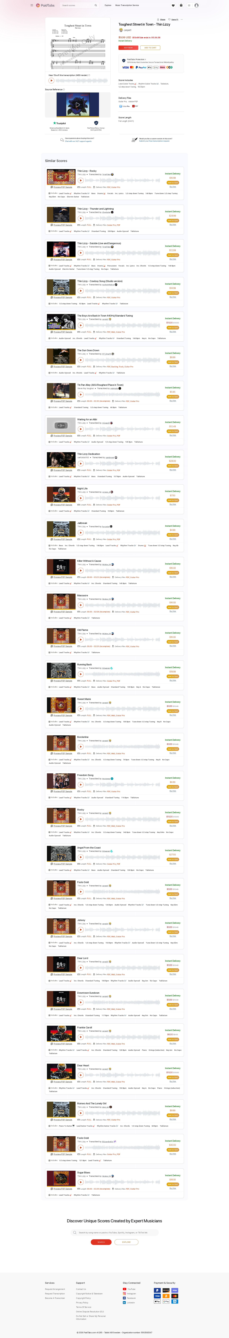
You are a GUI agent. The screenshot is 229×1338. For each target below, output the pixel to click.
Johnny (81, 920)
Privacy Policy (82, 1302)
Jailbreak (82, 523)
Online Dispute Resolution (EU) (90, 1311)
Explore (126, 1242)
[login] (196, 5)
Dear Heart (83, 1065)
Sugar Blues (83, 1172)
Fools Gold (83, 882)
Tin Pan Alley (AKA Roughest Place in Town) (100, 384)
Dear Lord (82, 958)
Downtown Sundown (88, 992)
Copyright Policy (83, 1298)
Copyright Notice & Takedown (89, 1293)
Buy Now (128, 48)
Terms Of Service (83, 1307)
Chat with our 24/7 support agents (78, 141)
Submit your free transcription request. (154, 141)
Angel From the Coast (89, 847)
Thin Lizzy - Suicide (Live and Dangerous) (99, 243)
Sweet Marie (84, 699)
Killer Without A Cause (89, 560)
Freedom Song (85, 775)
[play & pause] (51, 80)
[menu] (31, 5)
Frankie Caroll (84, 1027)
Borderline (83, 737)
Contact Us (81, 1289)
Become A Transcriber (55, 1298)
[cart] (181, 5)
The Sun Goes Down (88, 350)
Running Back (84, 664)
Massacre (82, 595)
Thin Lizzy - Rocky (86, 170)
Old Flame (82, 629)
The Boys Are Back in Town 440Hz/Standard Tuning (105, 315)
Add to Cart (150, 48)
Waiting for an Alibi (87, 419)
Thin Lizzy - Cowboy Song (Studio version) (100, 281)
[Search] (95, 5)
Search (101, 1242)
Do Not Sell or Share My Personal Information (91, 1317)
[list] (189, 5)
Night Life (82, 488)
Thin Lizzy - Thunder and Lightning (95, 208)
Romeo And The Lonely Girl (91, 1103)
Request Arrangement (55, 1289)
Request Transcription (55, 1293)
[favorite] (173, 5)
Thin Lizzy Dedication (88, 453)
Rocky (80, 809)
